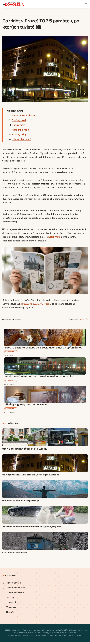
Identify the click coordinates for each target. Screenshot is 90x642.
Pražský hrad (19, 120)
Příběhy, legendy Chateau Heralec (25, 404)
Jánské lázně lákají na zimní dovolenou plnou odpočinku (38, 376)
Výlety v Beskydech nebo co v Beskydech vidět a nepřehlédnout (43, 347)
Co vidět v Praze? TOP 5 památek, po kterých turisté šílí (30, 474)
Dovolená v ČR (82, 319)
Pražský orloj (19, 134)
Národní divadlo (21, 130)
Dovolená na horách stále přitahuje (20, 500)
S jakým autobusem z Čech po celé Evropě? (24, 448)
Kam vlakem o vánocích (14, 552)
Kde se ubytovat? (21, 139)
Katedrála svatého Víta (24, 115)
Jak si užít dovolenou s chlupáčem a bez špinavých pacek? (32, 526)
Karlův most (18, 125)
